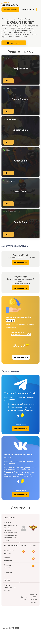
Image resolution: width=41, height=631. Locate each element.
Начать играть (10, 9)
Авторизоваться (20, 262)
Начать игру (14, 42)
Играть (8, 81)
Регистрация (28, 9)
